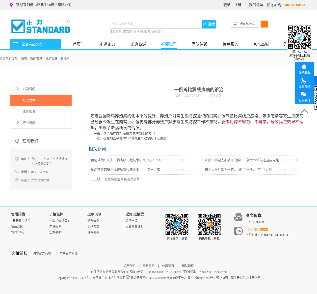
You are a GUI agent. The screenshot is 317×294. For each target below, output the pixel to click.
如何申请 (131, 221)
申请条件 (55, 226)
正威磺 (146, 31)
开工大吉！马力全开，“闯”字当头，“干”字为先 (238, 170)
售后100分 (18, 232)
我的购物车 (247, 24)
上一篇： (122, 133)
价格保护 (56, 214)
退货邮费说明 (134, 226)
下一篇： (128, 138)
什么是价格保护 (59, 221)
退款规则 (93, 221)
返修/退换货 (135, 214)
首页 (77, 44)
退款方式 (93, 226)
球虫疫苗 (116, 31)
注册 (237, 5)
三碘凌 (156, 31)
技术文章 (51, 58)
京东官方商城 (69, 253)
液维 (136, 31)
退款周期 (93, 232)
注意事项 (55, 232)
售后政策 (18, 214)
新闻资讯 (36, 58)
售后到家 (17, 226)
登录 (226, 5)
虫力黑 (128, 31)
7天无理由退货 (20, 221)
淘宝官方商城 (42, 253)
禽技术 (64, 58)
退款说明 (94, 214)
